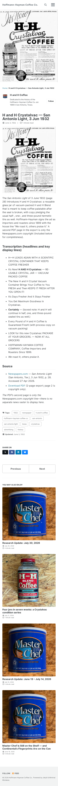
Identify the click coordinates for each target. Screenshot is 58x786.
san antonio (37, 418)
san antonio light (11, 424)
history (20, 429)
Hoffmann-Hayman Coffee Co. (20, 4)
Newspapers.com (18, 373)
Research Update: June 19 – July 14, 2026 (26, 679)
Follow (51, 101)
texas (24, 424)
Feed (16, 773)
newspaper (26, 413)
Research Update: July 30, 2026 (21, 542)
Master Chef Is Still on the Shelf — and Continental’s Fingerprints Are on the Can (26, 747)
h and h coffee (42, 413)
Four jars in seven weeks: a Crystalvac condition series (24, 611)
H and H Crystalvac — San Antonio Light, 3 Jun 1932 (26, 117)
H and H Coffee (19, 94)
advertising (8, 429)
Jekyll (45, 778)
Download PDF (16, 385)
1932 (16, 413)
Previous (16, 468)
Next (42, 468)
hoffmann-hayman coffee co (16, 418)
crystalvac (35, 424)
